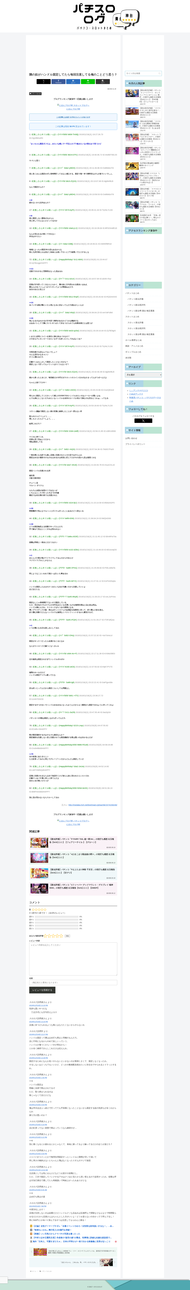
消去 (67, 936)
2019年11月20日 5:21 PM (38, 1137)
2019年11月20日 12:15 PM (38, 1005)
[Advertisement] (73, 54)
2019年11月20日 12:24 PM (38, 1022)
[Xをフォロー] (143, 420)
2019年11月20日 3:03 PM (38, 1105)
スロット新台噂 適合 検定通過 (141, 334)
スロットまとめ (132, 317)
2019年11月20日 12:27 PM (38, 1034)
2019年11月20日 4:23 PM (38, 1125)
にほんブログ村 (73, 109)
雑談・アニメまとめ (134, 346)
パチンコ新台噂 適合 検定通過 (141, 311)
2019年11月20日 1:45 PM (38, 1078)
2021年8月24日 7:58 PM (37, 1206)
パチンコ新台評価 (135, 299)
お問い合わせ (131, 438)
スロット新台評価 (135, 322)
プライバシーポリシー (135, 444)
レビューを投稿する (42, 990)
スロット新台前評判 (136, 328)
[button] (103, 81)
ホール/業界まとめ (133, 340)
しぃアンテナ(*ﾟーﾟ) (138, 390)
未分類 (128, 358)
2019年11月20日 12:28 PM (38, 1058)
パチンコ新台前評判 (136, 305)
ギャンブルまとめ (133, 352)
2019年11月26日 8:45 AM (38, 1190)
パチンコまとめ (36, 93)
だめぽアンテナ (136, 394)
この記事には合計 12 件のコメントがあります (73, 117)
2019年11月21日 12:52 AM (38, 1170)
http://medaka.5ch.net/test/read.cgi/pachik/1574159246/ (93, 805)
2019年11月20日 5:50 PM (38, 1154)
